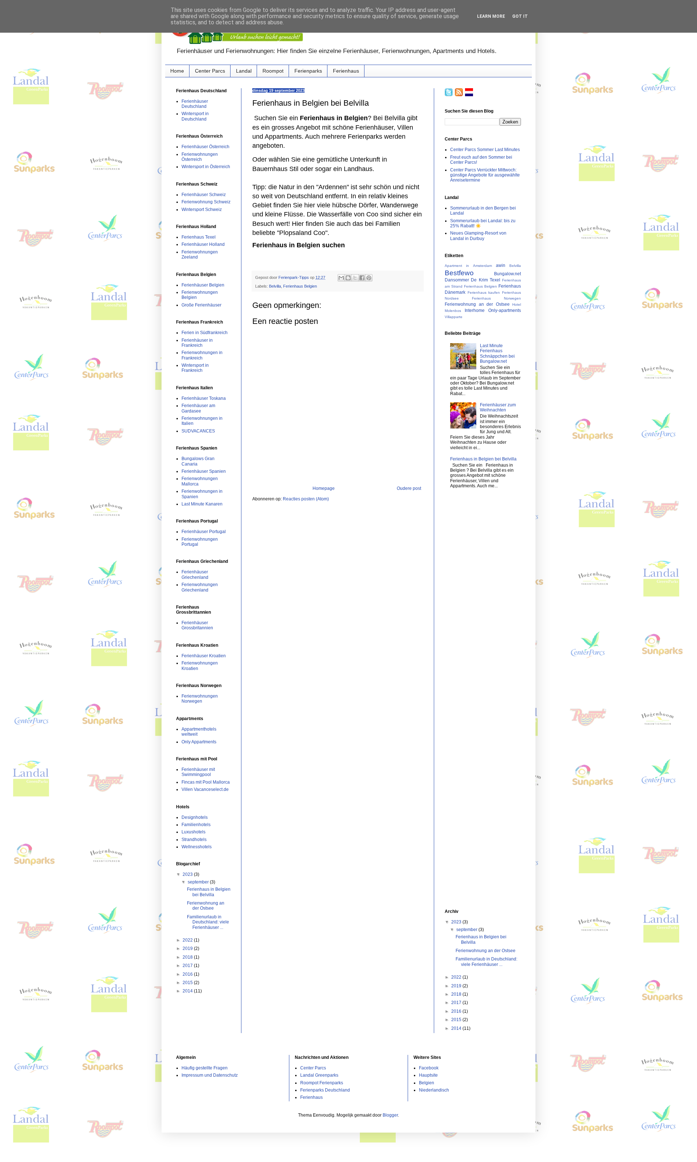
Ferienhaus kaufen (484, 292)
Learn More (491, 16)
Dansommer (457, 280)
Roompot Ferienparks (321, 1082)
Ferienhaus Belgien (300, 286)
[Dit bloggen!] (348, 277)
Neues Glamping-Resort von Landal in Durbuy (478, 236)
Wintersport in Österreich (206, 166)
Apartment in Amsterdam (468, 266)
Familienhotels (196, 824)
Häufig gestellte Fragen (205, 1067)
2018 (188, 957)
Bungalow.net (507, 273)
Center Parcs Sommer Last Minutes (485, 149)
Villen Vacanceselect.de (205, 789)
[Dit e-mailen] (341, 277)
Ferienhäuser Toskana (204, 398)
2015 (188, 982)
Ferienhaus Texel (199, 237)
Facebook (429, 1067)
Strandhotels (194, 839)
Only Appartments (199, 741)
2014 (188, 991)
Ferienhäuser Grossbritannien (197, 625)
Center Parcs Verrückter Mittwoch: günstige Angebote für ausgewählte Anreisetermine (485, 175)
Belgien (426, 1082)
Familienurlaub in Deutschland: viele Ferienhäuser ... (208, 922)
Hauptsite (428, 1075)
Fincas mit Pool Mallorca (206, 782)
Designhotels (195, 817)
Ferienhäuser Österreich (205, 146)
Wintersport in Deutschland (195, 116)
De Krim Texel (485, 280)
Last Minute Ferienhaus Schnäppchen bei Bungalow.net (497, 353)
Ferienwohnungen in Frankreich (202, 355)
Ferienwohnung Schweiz (206, 201)
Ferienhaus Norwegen (496, 298)
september (199, 882)
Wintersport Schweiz (202, 209)
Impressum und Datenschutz (210, 1075)
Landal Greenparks (319, 1075)
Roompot (273, 71)
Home (177, 71)
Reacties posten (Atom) (306, 498)
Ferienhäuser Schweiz (204, 194)
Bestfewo (459, 273)
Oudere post (409, 488)
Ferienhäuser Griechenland (195, 574)
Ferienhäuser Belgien (203, 285)
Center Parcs (210, 71)
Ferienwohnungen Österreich (200, 157)
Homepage (324, 488)
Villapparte (453, 317)
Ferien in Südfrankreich (205, 332)
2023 (188, 874)
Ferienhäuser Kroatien (204, 655)
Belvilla (275, 286)
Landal (244, 71)
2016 (188, 974)
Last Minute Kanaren (202, 504)
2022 (188, 940)
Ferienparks (308, 71)
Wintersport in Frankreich (195, 368)
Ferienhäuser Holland (203, 244)
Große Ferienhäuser (201, 305)
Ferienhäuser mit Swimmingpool (198, 772)
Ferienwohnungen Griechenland (200, 587)
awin (500, 265)
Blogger (390, 1115)
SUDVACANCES (198, 431)
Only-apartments (504, 310)
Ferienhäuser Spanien (204, 471)
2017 (188, 965)
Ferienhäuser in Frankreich (197, 343)
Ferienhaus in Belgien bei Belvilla (209, 892)
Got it (520, 16)
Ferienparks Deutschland (325, 1090)
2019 (188, 948)
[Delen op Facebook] (362, 277)
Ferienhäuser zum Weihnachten (498, 407)
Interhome (475, 310)
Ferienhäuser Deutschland (195, 104)
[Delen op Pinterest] (368, 277)
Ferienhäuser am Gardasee (198, 408)
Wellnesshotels (197, 846)
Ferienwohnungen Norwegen (200, 699)
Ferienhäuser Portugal (204, 531)
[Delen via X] (355, 277)
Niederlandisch (434, 1090)
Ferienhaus (346, 71)
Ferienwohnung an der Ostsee (205, 906)
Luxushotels (193, 831)
